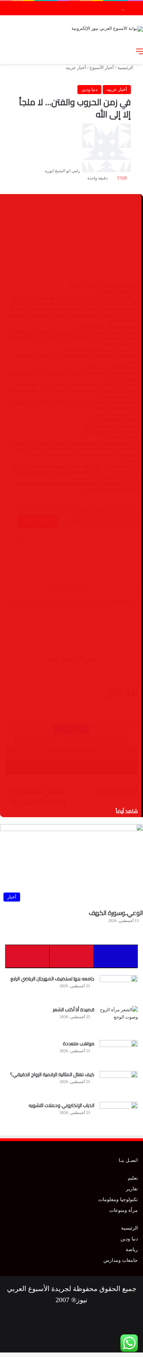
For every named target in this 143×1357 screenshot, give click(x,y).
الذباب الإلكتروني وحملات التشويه (92, 7)
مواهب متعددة (78, 1043)
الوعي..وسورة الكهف (116, 913)
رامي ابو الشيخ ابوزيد (62, 170)
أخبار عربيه (76, 67)
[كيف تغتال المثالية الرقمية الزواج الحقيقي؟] (119, 1084)
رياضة (132, 1249)
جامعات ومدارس (120, 1260)
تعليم (133, 1178)
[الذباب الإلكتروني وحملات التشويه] (119, 1115)
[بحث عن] (127, 51)
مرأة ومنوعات (123, 1210)
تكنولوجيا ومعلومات (118, 1199)
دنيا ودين (89, 89)
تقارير (132, 1188)
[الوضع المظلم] (115, 51)
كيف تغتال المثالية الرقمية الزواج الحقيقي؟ (52, 1074)
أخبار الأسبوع (102, 67)
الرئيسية (125, 67)
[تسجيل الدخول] (103, 51)
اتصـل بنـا (128, 1160)
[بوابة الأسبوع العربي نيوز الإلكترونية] (107, 28)
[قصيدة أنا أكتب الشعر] (119, 1020)
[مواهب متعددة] (119, 1053)
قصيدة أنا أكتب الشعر (73, 1009)
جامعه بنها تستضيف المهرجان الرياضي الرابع (52, 978)
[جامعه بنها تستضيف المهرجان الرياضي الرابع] (119, 988)
